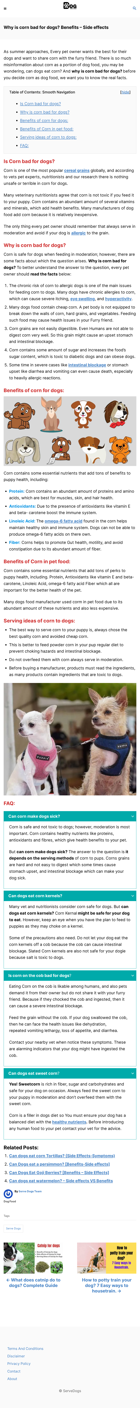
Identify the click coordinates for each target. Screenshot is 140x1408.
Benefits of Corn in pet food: (46, 129)
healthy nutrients (69, 1122)
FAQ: (24, 145)
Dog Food (10, 1201)
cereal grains (77, 170)
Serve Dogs (13, 1228)
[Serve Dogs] (70, 8)
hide (125, 92)
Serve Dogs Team (30, 1191)
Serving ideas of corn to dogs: (48, 137)
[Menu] (5, 9)
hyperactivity (118, 298)
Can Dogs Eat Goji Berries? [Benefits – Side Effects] (59, 1172)
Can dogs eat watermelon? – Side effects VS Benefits (61, 1180)
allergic (78, 233)
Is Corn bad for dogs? (40, 103)
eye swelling (82, 298)
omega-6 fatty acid (63, 521)
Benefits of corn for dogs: (44, 120)
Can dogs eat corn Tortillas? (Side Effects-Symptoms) (62, 1155)
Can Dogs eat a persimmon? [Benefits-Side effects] (59, 1164)
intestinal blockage (87, 365)
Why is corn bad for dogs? (44, 112)
